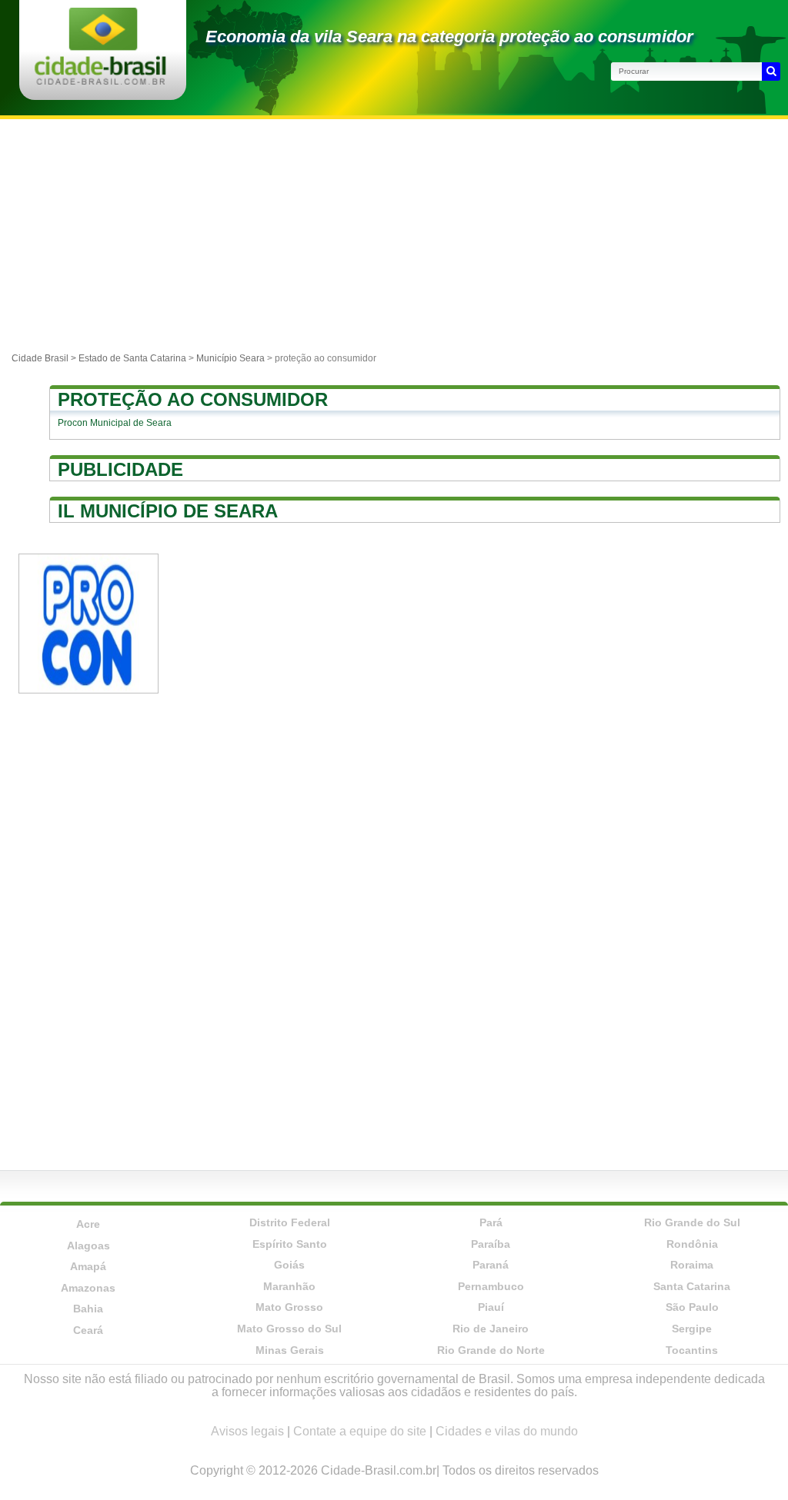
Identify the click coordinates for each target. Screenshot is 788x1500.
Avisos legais (247, 1431)
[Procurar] (771, 71)
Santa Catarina (691, 1286)
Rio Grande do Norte (491, 1350)
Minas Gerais (289, 1350)
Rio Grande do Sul (692, 1222)
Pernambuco (491, 1286)
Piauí (491, 1307)
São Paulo (692, 1307)
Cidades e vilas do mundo (507, 1431)
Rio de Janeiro (490, 1328)
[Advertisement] (394, 234)
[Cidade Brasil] (100, 80)
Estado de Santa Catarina (132, 358)
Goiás (289, 1265)
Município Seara (230, 358)
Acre (88, 1224)
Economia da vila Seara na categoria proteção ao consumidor (449, 36)
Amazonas (88, 1288)
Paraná (490, 1265)
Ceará (88, 1330)
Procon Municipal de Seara (115, 422)
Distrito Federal (289, 1222)
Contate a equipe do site (359, 1431)
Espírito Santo (289, 1244)
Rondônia (692, 1244)
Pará (491, 1222)
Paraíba (490, 1244)
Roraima (691, 1265)
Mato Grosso (289, 1307)
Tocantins (692, 1350)
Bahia (88, 1308)
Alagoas (88, 1245)
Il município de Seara (168, 511)
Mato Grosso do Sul (289, 1328)
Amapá (88, 1266)
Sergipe (692, 1328)
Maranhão (289, 1286)
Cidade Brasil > (45, 358)
